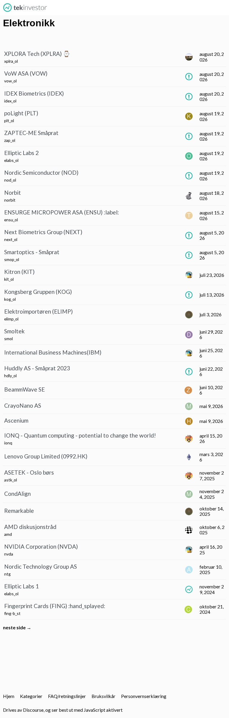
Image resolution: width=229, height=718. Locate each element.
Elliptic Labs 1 (21, 586)
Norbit (12, 192)
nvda (8, 553)
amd (8, 534)
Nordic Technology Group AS (40, 566)
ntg (7, 573)
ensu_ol (11, 219)
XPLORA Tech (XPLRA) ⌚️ (37, 53)
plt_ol (9, 120)
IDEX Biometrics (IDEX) (34, 93)
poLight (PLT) (21, 113)
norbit (10, 199)
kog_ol (10, 299)
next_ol (10, 239)
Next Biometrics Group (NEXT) (43, 231)
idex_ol (10, 100)
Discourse (33, 710)
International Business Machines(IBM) (52, 352)
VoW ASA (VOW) (25, 73)
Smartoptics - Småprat (31, 251)
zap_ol (9, 140)
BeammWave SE (24, 389)
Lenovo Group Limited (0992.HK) (45, 456)
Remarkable (19, 510)
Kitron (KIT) (19, 271)
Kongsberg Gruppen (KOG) (38, 291)
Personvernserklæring (143, 696)
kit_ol (9, 279)
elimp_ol (11, 318)
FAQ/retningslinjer (67, 696)
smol (8, 338)
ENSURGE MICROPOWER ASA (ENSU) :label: (61, 212)
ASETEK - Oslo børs (29, 472)
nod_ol (10, 179)
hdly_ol (10, 375)
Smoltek (14, 331)
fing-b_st (12, 613)
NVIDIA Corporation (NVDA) (41, 546)
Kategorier (31, 696)
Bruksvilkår (103, 696)
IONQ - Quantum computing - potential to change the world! (80, 435)
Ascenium (16, 420)
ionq (8, 442)
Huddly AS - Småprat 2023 (37, 368)
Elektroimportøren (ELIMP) (38, 311)
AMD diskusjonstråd (30, 526)
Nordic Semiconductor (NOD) (41, 172)
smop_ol (11, 259)
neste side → (17, 627)
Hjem (8, 696)
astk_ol (10, 479)
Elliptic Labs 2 (21, 152)
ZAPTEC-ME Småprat (31, 132)
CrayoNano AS (22, 405)
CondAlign (17, 493)
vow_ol (10, 80)
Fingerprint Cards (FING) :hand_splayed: (54, 605)
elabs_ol (11, 160)
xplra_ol (11, 61)
